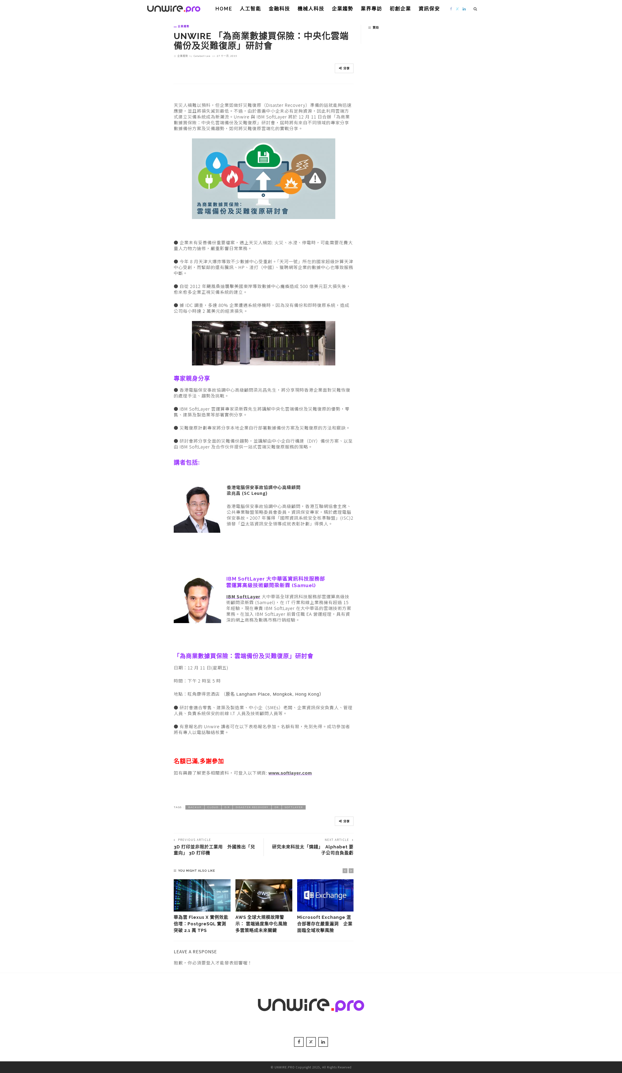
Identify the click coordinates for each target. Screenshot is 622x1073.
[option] (202, 906)
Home (223, 9)
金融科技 (279, 9)
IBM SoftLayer (243, 596)
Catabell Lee (202, 55)
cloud (212, 807)
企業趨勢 (342, 9)
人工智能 (250, 9)
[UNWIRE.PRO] (174, 8)
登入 (210, 962)
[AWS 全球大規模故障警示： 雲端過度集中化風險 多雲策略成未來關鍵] (263, 895)
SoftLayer (294, 807)
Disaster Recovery (252, 807)
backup (194, 807)
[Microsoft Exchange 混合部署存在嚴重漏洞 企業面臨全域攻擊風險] (325, 895)
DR (277, 807)
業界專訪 (371, 9)
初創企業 (400, 9)
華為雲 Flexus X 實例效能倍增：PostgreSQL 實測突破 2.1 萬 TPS (201, 924)
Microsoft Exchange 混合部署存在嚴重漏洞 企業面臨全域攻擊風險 (325, 924)
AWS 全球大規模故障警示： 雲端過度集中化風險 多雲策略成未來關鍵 (261, 924)
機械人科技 (311, 9)
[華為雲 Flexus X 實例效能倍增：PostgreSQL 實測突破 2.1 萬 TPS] (202, 895)
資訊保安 (429, 9)
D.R (227, 807)
